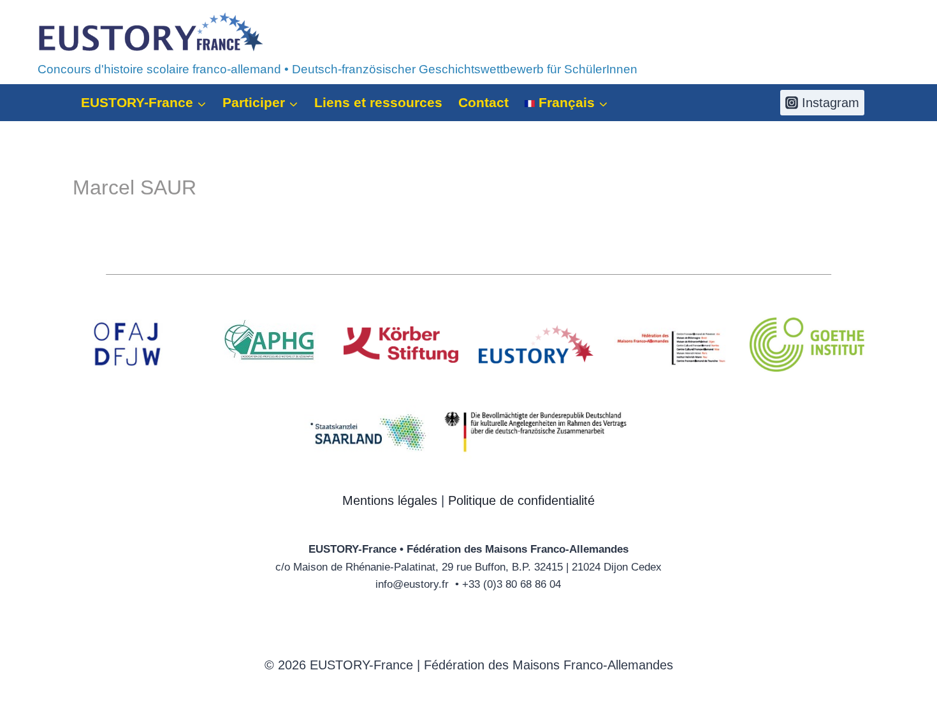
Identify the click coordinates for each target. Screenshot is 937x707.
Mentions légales (389, 500)
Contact (483, 102)
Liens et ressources (378, 102)
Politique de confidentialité (521, 500)
